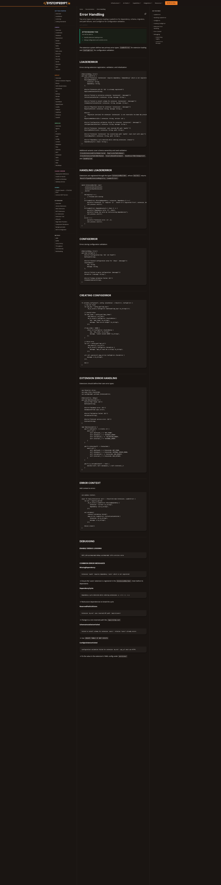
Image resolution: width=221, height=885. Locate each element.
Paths (57, 46)
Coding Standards (61, 21)
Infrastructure (115, 3)
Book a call (171, 3)
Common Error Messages (159, 42)
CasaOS (58, 117)
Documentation (89, 9)
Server (57, 61)
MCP (57, 152)
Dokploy (58, 109)
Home (81, 9)
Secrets (58, 56)
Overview (58, 14)
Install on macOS (60, 176)
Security (58, 59)
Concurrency (59, 243)
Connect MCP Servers (62, 195)
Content (58, 142)
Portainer (58, 115)
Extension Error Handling (158, 27)
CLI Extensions (60, 214)
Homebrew (59, 88)
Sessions (58, 64)
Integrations (147, 3)
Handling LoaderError (160, 17)
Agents (58, 128)
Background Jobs (60, 227)
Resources (158, 3)
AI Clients (126, 3)
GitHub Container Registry (63, 81)
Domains (58, 43)
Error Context (157, 31)
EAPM (57, 241)
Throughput (59, 246)
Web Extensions (60, 208)
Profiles (58, 48)
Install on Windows (61, 179)
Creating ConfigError (159, 23)
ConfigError (157, 20)
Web (57, 163)
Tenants (58, 69)
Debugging (157, 34)
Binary (57, 83)
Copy (143, 73)
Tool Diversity (59, 248)
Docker (58, 40)
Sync (57, 67)
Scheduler (58, 155)
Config (57, 139)
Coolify (57, 107)
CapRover (58, 112)
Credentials (59, 33)
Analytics (58, 134)
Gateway (58, 149)
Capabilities (136, 3)
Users (57, 160)
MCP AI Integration (61, 229)
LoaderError (157, 14)
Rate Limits (59, 51)
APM (57, 238)
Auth (57, 136)
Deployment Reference (62, 174)
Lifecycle (58, 219)
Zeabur (58, 99)
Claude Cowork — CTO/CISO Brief (64, 191)
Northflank (59, 102)
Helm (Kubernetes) (61, 86)
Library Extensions (61, 206)
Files (57, 147)
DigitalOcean (59, 104)
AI (56, 131)
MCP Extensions (60, 211)
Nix (56, 91)
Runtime (58, 54)
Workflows (58, 165)
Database (58, 35)
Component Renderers (62, 224)
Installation (59, 16)
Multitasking (59, 251)
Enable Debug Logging (159, 38)
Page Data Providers (61, 222)
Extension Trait (60, 216)
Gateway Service (60, 182)
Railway (58, 94)
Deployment (59, 38)
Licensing (58, 19)
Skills (57, 157)
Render (58, 96)
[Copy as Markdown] (145, 14)
